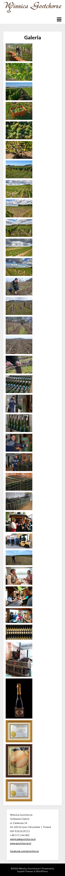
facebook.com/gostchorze (24, 851)
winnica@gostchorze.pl (23, 839)
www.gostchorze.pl (20, 843)
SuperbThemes (25, 871)
